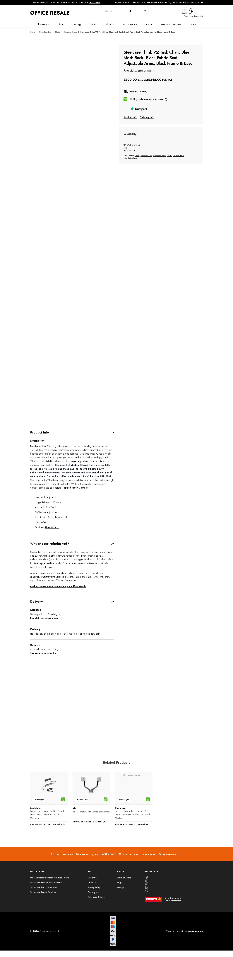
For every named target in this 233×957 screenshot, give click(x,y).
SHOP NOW (94, 2)
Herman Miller (36, 735)
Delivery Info (93, 892)
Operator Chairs (70, 32)
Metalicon (34, 817)
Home (32, 32)
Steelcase (147, 70)
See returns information (43, 653)
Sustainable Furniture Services (43, 887)
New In (169, 156)
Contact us (92, 877)
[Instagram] (174, 881)
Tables (92, 24)
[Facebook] (174, 877)
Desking (77, 24)
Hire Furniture (129, 24)
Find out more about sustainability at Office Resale (58, 586)
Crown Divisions (123, 877)
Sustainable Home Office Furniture (46, 882)
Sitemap (120, 887)
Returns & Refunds (96, 897)
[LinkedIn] (174, 887)
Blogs (119, 882)
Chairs (61, 24)
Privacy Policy (94, 887)
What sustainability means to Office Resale (49, 877)
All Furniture (43, 24)
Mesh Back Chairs (159, 156)
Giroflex (76, 732)
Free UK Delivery (138, 91)
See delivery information (44, 618)
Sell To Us (109, 24)
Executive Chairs (146, 156)
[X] (174, 890)
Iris (74, 815)
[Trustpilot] (161, 108)
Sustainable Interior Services (43, 892)
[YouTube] (174, 884)
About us (92, 882)
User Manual (52, 527)
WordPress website (175, 931)
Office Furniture (45, 32)
